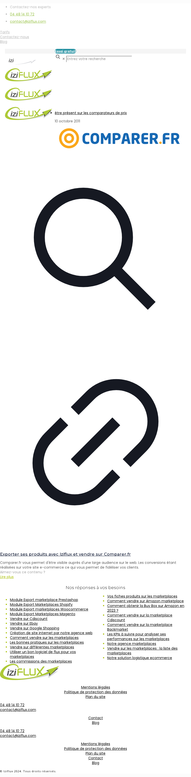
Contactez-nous (14, 36)
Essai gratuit (65, 51)
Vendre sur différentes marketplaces (42, 647)
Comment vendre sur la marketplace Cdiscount (139, 617)
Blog (3, 41)
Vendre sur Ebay (24, 623)
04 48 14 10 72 (22, 14)
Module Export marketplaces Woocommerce (49, 609)
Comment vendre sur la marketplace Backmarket (139, 627)
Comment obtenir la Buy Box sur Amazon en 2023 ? (145, 608)
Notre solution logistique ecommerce (139, 657)
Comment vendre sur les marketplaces (44, 637)
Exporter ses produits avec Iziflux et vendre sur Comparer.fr (65, 554)
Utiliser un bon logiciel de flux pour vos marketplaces (43, 654)
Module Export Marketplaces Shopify (41, 604)
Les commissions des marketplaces (41, 661)
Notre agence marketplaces (131, 643)
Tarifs (5, 32)
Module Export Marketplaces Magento (42, 613)
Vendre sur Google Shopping (34, 628)
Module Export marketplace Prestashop (44, 599)
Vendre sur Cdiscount (29, 618)
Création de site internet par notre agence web (51, 632)
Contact (95, 717)
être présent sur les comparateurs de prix (91, 112)
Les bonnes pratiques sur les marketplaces (47, 642)
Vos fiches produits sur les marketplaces (142, 596)
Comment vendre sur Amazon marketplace (145, 601)
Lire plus (7, 576)
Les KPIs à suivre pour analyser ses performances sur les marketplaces (138, 636)
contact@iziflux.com (28, 21)
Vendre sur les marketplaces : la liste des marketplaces (142, 651)
